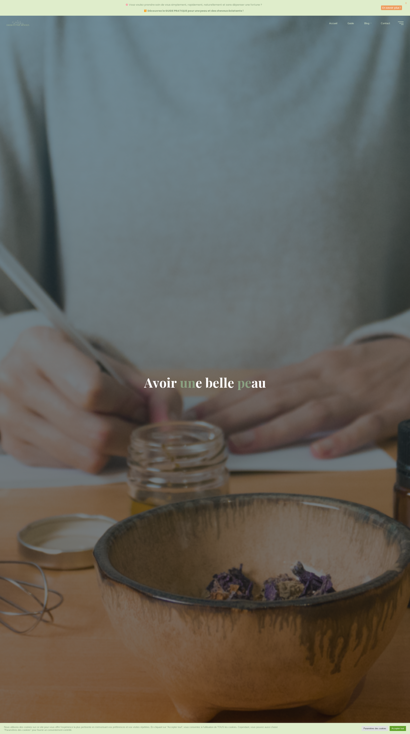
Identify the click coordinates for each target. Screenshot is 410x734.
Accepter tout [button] (398, 728)
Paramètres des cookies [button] (375, 728)
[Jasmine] (17, 23)
